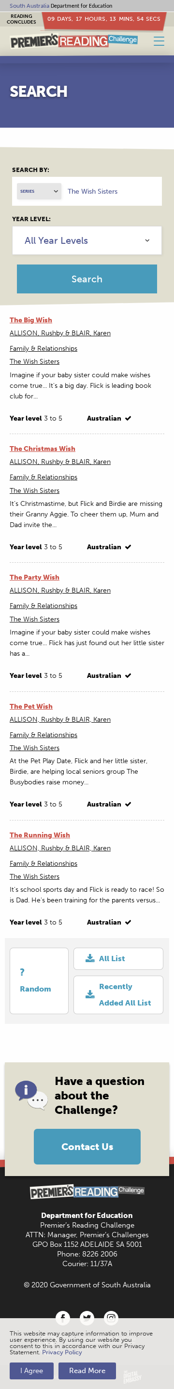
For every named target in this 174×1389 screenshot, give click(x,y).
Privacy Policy (62, 1352)
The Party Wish (34, 577)
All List (112, 958)
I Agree (31, 1370)
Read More (87, 1370)
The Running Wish (40, 835)
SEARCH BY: (30, 169)
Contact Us (87, 1146)
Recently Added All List (125, 994)
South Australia (29, 5)
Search (87, 279)
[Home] (74, 41)
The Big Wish (31, 320)
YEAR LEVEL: (31, 219)
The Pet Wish (31, 706)
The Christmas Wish (42, 449)
